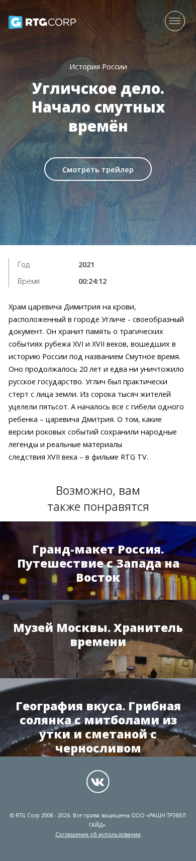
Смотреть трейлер (98, 169)
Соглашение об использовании (98, 834)
